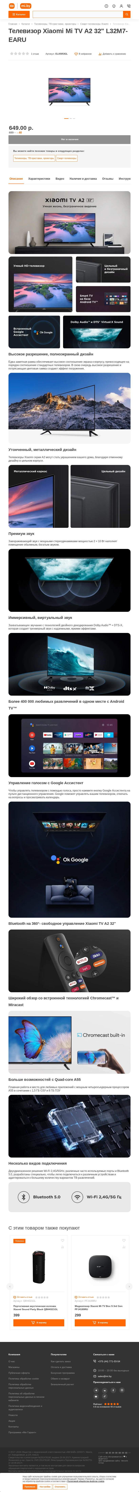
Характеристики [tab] (41, 181)
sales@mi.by (105, 1376)
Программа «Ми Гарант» (22, 1432)
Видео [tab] (63, 181)
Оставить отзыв (25, 1299)
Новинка (20, 1243)
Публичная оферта (19, 1372)
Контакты (14, 1426)
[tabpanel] (69, 704)
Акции (12, 1420)
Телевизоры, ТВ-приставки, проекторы (56, 24)
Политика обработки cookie (24, 1378)
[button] (10, 1289)
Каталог (26, 24)
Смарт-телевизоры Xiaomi (96, 24)
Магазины (14, 1367)
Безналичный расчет (63, 1384)
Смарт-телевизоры (68, 160)
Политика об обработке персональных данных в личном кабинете (22, 1397)
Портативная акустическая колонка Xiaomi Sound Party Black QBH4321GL (35, 1310)
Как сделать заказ (61, 1361)
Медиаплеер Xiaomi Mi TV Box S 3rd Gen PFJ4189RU (99, 1310)
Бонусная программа (63, 1372)
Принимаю (30, 1486)
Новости (13, 1415)
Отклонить (61, 1486)
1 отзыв (34, 53)
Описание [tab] (16, 181)
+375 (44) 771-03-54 (109, 1361)
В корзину (41, 1325)
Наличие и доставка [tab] (88, 181)
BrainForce (103, 1459)
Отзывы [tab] (114, 181)
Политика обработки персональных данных (21, 1386)
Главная (12, 24)
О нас (11, 1361)
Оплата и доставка (62, 1367)
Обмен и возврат (61, 1378)
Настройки (45, 1486)
